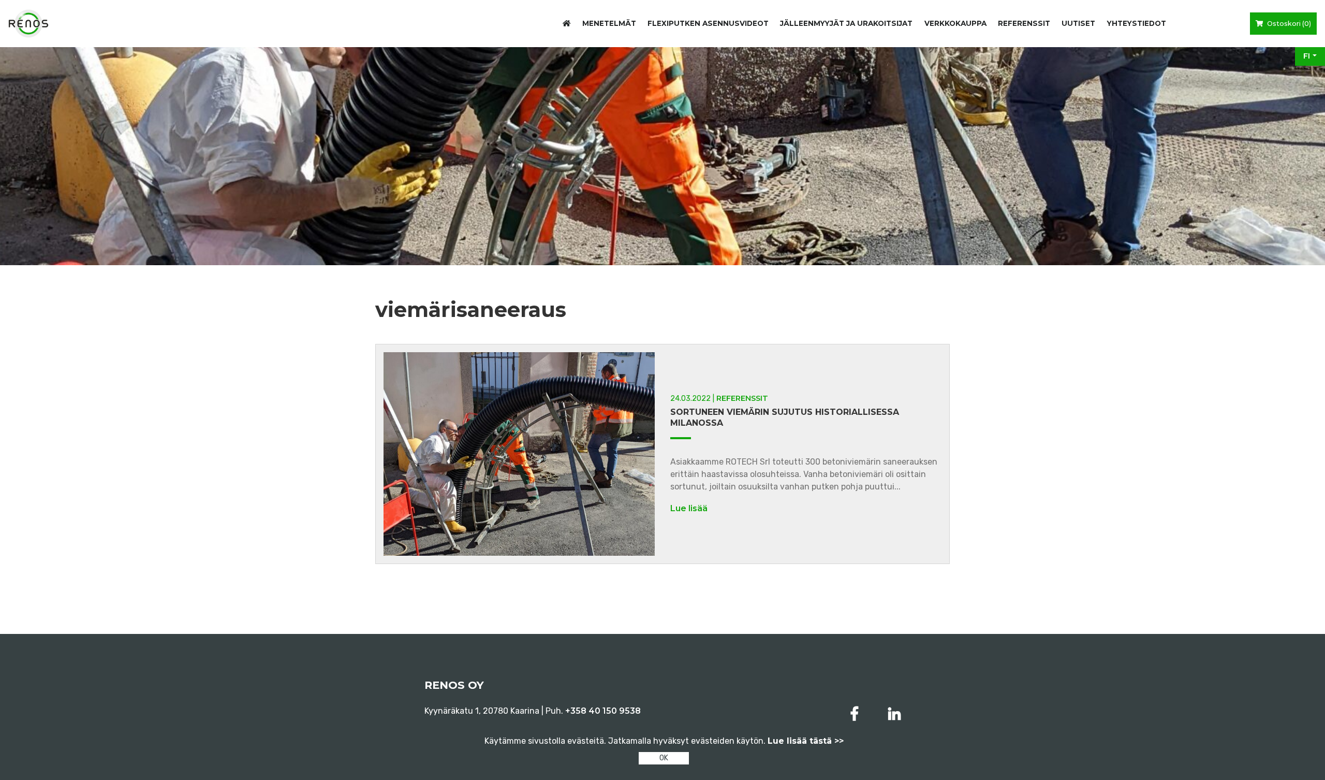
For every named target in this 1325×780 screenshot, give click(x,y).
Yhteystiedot (1136, 23)
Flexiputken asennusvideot (708, 23)
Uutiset (1078, 23)
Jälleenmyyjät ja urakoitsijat (846, 23)
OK (663, 758)
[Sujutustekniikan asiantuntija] (28, 23)
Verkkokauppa (955, 23)
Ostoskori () (1288, 23)
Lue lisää (689, 508)
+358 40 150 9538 (603, 711)
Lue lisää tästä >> (806, 741)
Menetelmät (609, 23)
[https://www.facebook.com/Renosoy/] (856, 714)
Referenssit (1024, 23)
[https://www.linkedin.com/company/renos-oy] (894, 714)
